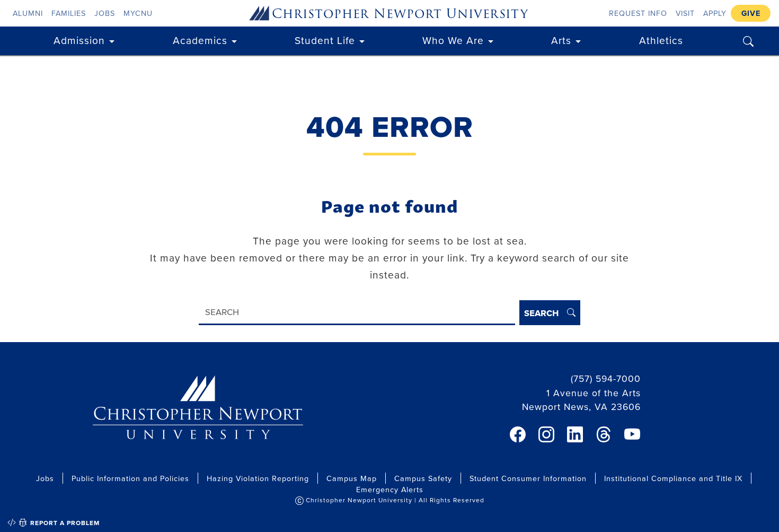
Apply (715, 13)
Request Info (638, 13)
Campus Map (351, 478)
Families (68, 13)
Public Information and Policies (130, 478)
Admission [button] (79, 40)
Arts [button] (561, 40)
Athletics (661, 40)
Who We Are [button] (453, 40)
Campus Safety (423, 478)
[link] (518, 434)
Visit (685, 13)
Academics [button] (200, 40)
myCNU (138, 13)
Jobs (104, 13)
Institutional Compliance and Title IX (673, 478)
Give (750, 13)
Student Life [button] (325, 40)
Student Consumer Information (528, 478)
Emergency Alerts (389, 489)
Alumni (28, 13)
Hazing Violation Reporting (258, 478)
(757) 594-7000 (606, 378)
